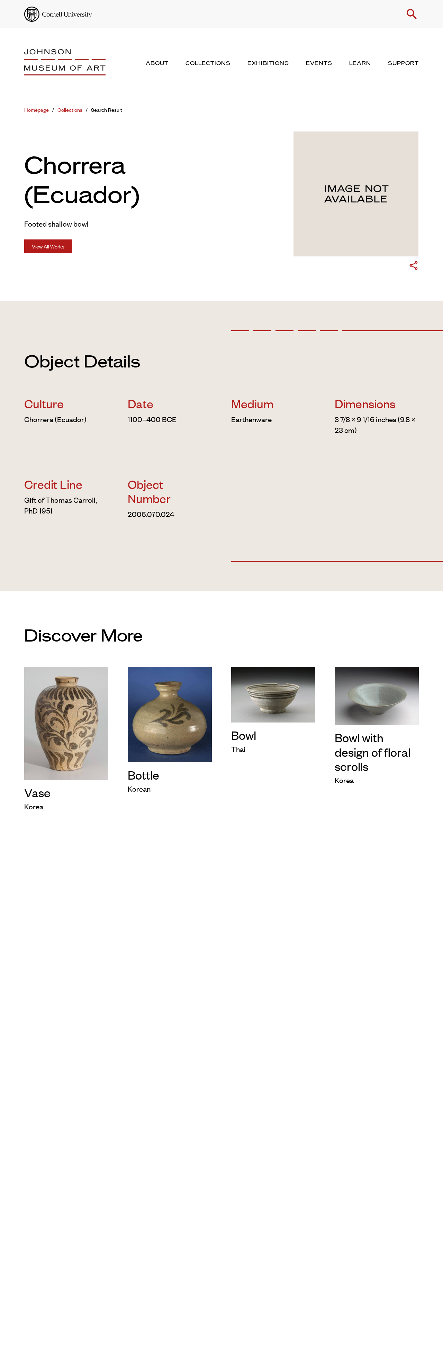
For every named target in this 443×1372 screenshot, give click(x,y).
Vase (37, 792)
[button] (412, 14)
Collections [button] (208, 63)
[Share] (413, 266)
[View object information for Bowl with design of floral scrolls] (377, 694)
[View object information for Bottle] (170, 713)
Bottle (143, 774)
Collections (69, 109)
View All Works (48, 246)
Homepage (36, 109)
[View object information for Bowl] (273, 693)
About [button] (157, 63)
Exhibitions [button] (268, 63)
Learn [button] (360, 63)
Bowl (243, 735)
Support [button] (403, 63)
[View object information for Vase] (66, 722)
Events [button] (319, 63)
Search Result (106, 109)
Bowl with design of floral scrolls (372, 751)
